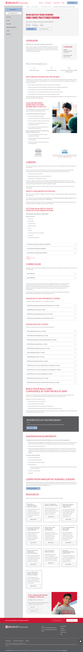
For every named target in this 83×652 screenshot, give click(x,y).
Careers (8, 20)
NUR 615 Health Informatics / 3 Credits (36, 352)
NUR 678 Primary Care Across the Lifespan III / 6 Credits (39, 374)
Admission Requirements (11, 27)
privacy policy (64, 650)
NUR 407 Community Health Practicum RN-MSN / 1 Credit (40, 318)
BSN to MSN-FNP (31, 277)
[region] (41, 650)
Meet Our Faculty (32, 488)
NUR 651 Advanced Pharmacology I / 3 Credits (37, 361)
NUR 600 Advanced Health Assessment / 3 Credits (38, 348)
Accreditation (63, 630)
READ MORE (33, 519)
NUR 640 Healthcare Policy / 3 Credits (35, 356)
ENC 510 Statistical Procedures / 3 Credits (36, 331)
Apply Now (71, 2)
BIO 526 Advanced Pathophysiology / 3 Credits (37, 335)
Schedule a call (34, 610)
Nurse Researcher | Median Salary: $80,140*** (37, 252)
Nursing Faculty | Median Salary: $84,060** (36, 248)
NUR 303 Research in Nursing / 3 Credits (36, 309)
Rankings (62, 628)
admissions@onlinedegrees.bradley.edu (49, 627)
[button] (80, 641)
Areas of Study (56, 2)
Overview (8, 17)
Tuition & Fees (63, 632)
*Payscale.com (28, 256)
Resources (8, 34)
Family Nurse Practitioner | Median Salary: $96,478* (38, 244)
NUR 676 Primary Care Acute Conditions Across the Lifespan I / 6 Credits (43, 365)
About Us (41, 2)
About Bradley (63, 626)
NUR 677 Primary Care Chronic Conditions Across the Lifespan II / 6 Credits (44, 369)
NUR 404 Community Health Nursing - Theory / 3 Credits (39, 314)
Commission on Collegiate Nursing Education (65, 157)
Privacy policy (8, 640)
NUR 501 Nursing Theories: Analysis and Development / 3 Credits (41, 339)
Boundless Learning (17, 644)
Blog (63, 2)
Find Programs (48, 2)
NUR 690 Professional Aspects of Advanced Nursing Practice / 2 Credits (43, 382)
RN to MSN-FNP (31, 273)
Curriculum (8, 23)
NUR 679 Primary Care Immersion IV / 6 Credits (37, 378)
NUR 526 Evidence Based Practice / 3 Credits (37, 344)
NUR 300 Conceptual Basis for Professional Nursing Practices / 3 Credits (43, 305)
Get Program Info (13, 13)
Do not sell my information (18, 640)
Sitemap (27, 640)
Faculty (7, 30)
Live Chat (32, 607)
